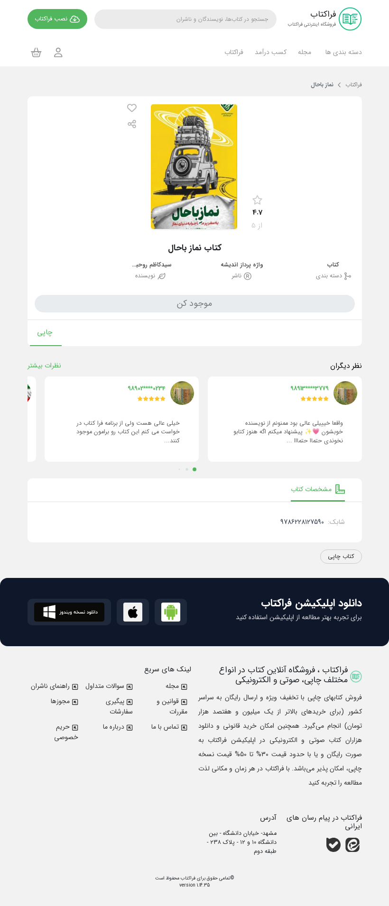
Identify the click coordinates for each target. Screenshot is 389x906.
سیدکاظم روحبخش (150, 265)
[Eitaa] (352, 845)
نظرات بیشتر (44, 365)
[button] (342, 52)
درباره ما (113, 727)
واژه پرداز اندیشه (242, 265)
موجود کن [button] (194, 303)
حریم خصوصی (66, 732)
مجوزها (60, 701)
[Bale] (333, 845)
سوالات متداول (104, 686)
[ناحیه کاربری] (58, 52)
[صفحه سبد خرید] (36, 52)
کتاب (333, 265)
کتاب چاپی (341, 556)
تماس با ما (165, 727)
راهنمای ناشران (50, 686)
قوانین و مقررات (172, 706)
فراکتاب (187, 878)
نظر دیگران (346, 366)
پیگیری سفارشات (119, 706)
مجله (172, 686)
